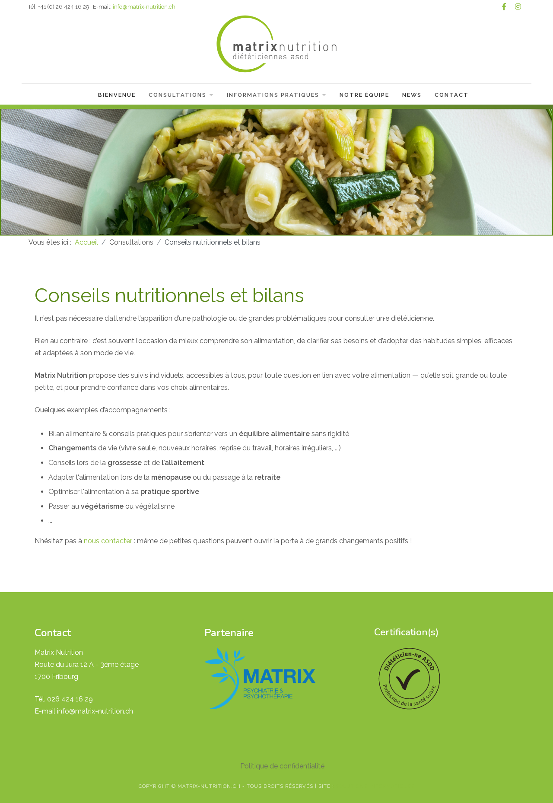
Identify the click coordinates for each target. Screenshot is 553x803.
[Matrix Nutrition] (276, 45)
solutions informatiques (375, 786)
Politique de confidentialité (282, 766)
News (412, 95)
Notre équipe (364, 95)
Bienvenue (117, 95)
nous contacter (108, 541)
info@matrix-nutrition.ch (144, 6)
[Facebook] (504, 7)
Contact (452, 95)
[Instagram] (518, 7)
